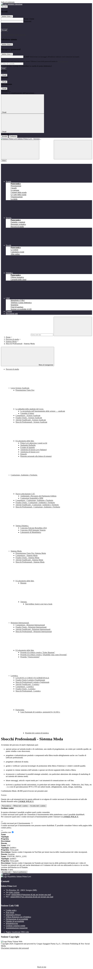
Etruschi (23, 454)
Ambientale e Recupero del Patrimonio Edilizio (38, 496)
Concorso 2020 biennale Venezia (33, 530)
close (4, 161)
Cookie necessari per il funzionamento (16, 823)
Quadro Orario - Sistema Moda (27, 558)
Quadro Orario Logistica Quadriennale (30, 680)
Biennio (23, 583)
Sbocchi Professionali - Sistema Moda (30, 562)
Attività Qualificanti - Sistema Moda (29, 560)
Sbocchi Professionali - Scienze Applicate (31, 422)
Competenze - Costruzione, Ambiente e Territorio (34, 500)
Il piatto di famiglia (27, 447)
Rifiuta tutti (20, 806)
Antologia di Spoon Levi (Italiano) (33, 450)
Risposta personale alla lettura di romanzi (36, 456)
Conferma (13, 136)
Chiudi (4, 75)
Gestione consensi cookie (15, 926)
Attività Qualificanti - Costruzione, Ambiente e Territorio (37, 505)
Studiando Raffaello (28, 445)
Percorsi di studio (12, 339)
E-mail (26, 57)
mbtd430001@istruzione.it (31, 895)
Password (27, 21)
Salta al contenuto (8, 2)
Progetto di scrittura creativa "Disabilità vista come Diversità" (43, 655)
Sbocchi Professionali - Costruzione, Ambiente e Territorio (38, 507)
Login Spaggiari (63, 61)
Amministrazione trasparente (17, 928)
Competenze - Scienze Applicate (28, 415)
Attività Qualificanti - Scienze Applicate (31, 420)
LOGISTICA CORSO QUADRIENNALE (32, 678)
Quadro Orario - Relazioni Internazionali (31, 627)
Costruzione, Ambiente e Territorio (24, 475)
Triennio (23, 602)
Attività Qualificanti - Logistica (27, 684)
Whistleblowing (12, 923)
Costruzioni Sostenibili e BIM (31, 498)
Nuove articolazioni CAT (25, 494)
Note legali (10, 912)
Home (8, 337)
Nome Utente (29, 19)
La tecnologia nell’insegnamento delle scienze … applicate (42, 411)
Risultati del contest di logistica (37, 733)
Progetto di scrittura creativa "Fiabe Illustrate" (37, 652)
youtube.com (6, 832)
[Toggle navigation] (20, 149)
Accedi (4, 7)
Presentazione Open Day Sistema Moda (31, 553)
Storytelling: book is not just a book (38, 604)
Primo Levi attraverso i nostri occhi (33, 443)
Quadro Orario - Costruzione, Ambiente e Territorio (35, 503)
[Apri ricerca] (73, 149)
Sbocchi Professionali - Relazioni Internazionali (34, 631)
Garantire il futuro (27, 413)
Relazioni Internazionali (20, 623)
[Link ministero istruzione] (11, 4)
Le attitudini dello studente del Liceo (30, 409)
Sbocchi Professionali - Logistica (28, 691)
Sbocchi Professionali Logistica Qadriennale (32, 682)
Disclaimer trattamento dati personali (15, 948)
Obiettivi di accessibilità (15, 921)
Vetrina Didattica (22, 526)
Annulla (4, 136)
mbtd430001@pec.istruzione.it (31, 897)
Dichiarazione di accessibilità (17, 919)
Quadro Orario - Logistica (25, 689)
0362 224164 (14, 892)
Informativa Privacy (13, 915)
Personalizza (6, 806)
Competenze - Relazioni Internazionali (30, 625)
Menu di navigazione (45, 365)
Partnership (20, 710)
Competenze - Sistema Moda (27, 555)
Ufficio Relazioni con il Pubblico (18, 917)
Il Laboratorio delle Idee (25, 441)
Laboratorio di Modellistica (30, 532)
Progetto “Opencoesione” (30, 657)
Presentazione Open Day (25, 390)
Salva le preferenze (20, 872)
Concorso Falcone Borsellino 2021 (33, 528)
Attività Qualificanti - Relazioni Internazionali (33, 629)
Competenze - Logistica (25, 687)
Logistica (14, 676)
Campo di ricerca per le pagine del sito (15, 335)
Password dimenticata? (9, 26)
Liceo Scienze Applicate (20, 388)
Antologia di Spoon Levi (29, 452)
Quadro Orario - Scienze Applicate (29, 418)
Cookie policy (11, 910)
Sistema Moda (11, 341)
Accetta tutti (38, 806)
